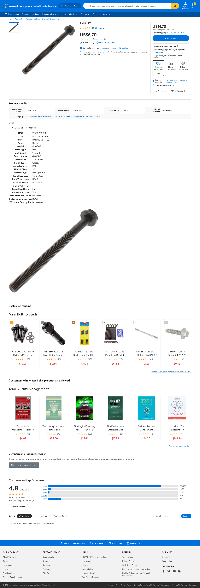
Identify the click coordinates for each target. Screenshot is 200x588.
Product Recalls (88, 573)
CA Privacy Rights (129, 565)
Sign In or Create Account (74, 543)
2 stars (44, 495)
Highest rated (41, 516)
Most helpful (59, 516)
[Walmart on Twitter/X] (168, 571)
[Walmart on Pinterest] (179, 571)
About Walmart (9, 557)
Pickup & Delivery (70, 14)
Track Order (117, 543)
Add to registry (180, 91)
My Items (106, 14)
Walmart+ (47, 569)
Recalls (85, 565)
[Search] (175, 6)
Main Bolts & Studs (93, 116)
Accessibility (87, 569)
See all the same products (180, 446)
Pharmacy (85, 14)
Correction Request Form (24, 465)
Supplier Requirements (12, 577)
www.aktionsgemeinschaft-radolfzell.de (115, 47)
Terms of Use (127, 557)
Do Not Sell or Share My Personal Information (151, 585)
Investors (6, 569)
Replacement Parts (33, 19)
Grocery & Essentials (50, 14)
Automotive (19, 19)
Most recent (24, 516)
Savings (36, 14)
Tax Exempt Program (90, 577)
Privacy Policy (128, 561)
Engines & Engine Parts (51, 19)
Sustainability (8, 573)
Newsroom (7, 565)
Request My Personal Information (136, 569)
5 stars (44, 486)
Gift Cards (47, 573)
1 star (45, 499)
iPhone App (166, 557)
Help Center (99, 543)
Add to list (162, 91)
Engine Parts (79, 116)
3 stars (44, 492)
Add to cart (171, 38)
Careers (96, 14)
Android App (167, 561)
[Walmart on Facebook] (163, 571)
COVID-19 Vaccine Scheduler (94, 557)
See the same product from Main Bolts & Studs (171, 371)
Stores (45, 561)
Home (11, 19)
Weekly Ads (135, 543)
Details (174, 85)
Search (186, 516)
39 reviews (99, 28)
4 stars (44, 489)
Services (25, 14)
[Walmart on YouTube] (174, 571)
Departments (13, 14)
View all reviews (18, 506)
